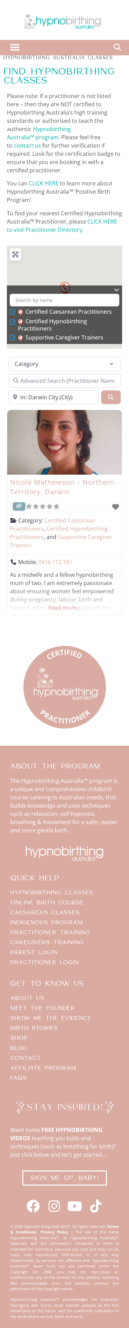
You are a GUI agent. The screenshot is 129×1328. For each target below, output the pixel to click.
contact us (27, 145)
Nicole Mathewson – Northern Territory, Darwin (62, 486)
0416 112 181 (55, 562)
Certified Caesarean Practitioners (68, 312)
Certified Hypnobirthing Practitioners (52, 324)
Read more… (64, 608)
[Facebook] (33, 1206)
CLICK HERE (43, 183)
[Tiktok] (95, 1206)
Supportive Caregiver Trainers (64, 337)
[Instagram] (54, 1206)
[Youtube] (75, 1206)
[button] (14, 47)
